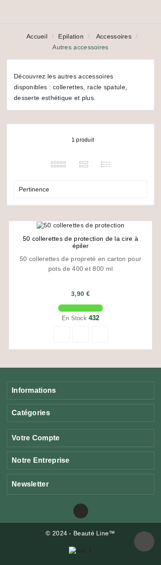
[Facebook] (80, 511)
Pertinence (79, 189)
